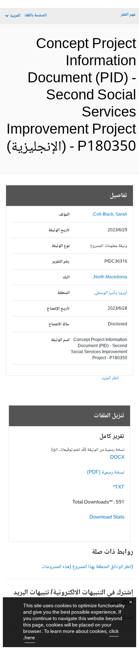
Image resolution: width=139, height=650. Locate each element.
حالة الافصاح (59, 324)
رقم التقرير (61, 262)
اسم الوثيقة (60, 340)
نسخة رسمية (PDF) (105, 472)
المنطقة (63, 293)
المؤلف (64, 215)
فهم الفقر (128, 15)
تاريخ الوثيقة (59, 230)
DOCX (117, 457)
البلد (66, 277)
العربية (15, 16)
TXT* (118, 487)
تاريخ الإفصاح (58, 309)
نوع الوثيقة (61, 246)
